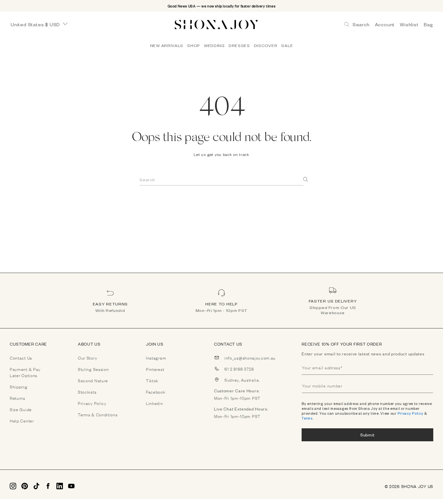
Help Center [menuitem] (22, 420)
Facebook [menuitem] (155, 391)
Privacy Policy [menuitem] (92, 403)
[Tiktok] (36, 486)
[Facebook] (48, 486)
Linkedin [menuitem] (154, 403)
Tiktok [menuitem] (152, 380)
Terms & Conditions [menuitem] (98, 414)
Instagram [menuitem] (156, 357)
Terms (307, 418)
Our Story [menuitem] (87, 357)
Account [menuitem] (385, 24)
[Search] (306, 179)
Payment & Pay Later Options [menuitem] (25, 372)
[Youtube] (71, 486)
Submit (367, 435)
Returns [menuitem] (17, 398)
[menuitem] (166, 45)
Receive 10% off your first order (342, 344)
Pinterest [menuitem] (155, 369)
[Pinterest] (24, 486)
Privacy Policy (411, 413)
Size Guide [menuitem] (21, 409)
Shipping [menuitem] (19, 386)
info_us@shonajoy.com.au (250, 358)
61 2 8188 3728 (239, 369)
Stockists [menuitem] (87, 391)
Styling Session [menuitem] (93, 369)
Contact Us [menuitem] (21, 357)
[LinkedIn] (59, 486)
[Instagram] (13, 486)
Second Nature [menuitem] (93, 380)
